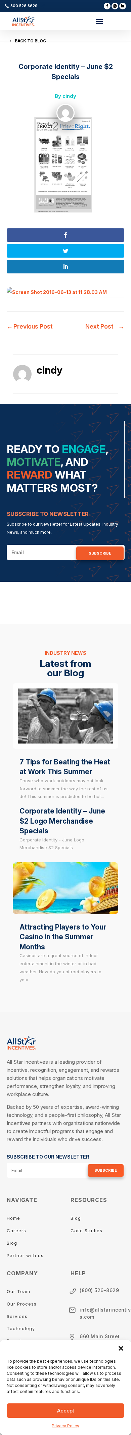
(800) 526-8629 (99, 1290)
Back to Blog (30, 40)
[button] (121, 1348)
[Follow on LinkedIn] (122, 6)
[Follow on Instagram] (115, 6)
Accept (65, 1410)
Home (13, 1218)
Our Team (19, 1291)
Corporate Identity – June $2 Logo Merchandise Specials (62, 821)
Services (17, 1316)
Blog (12, 1243)
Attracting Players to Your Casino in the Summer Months (62, 937)
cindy (69, 96)
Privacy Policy (65, 1425)
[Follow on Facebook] (107, 6)
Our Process (22, 1304)
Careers (16, 1230)
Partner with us (25, 1255)
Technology (21, 1328)
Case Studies (86, 1230)
